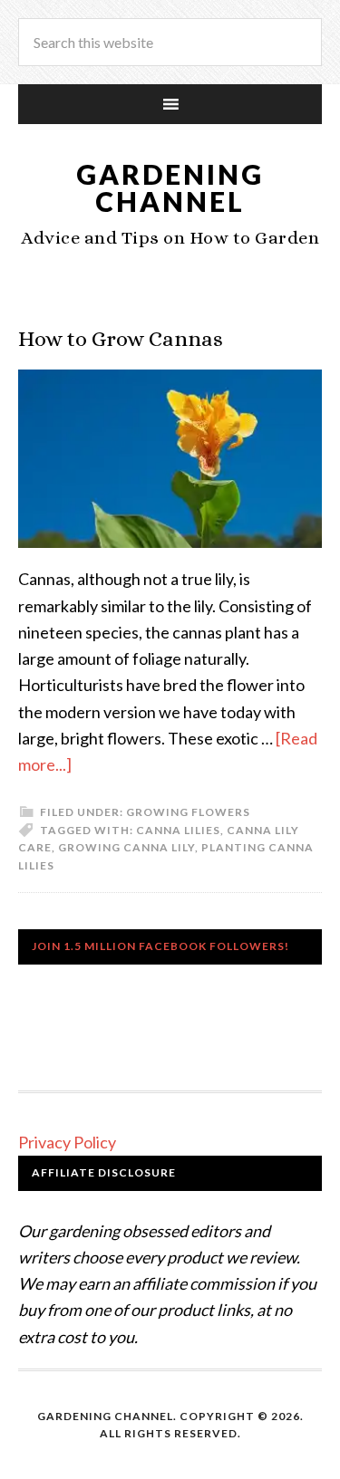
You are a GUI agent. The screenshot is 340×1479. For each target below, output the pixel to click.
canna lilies (178, 830)
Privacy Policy (67, 1142)
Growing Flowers (188, 812)
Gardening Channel (170, 187)
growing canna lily (126, 847)
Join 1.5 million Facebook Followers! (160, 946)
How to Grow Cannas (120, 338)
